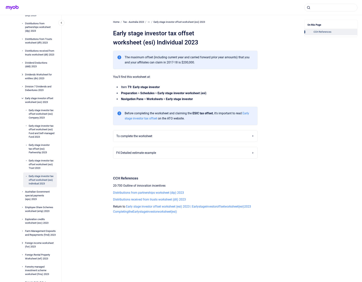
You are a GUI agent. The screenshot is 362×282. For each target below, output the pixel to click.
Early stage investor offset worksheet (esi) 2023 (39, 100)
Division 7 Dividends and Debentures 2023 (38, 88)
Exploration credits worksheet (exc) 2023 (36, 221)
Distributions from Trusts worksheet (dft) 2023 (38, 40)
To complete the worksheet (134, 136)
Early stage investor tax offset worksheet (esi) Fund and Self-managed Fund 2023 (41, 131)
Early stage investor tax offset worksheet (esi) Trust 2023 (41, 164)
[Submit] (309, 8)
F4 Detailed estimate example (136, 153)
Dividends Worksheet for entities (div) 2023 (38, 76)
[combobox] (330, 7)
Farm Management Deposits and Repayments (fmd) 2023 (40, 233)
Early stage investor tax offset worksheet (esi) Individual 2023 (41, 180)
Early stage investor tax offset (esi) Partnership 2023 (39, 149)
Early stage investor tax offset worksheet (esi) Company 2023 (41, 114)
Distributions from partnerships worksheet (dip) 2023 (38, 27)
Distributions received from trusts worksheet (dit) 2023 (39, 52)
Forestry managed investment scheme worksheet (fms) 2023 (37, 270)
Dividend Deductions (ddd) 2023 (36, 64)
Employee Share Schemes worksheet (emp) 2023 (39, 209)
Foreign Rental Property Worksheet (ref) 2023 (37, 256)
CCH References (322, 31)
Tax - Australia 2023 (133, 22)
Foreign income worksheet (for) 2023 (39, 244)
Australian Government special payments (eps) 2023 (37, 195)
